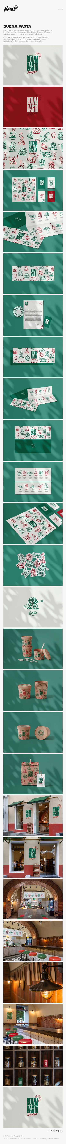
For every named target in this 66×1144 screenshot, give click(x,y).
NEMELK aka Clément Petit (13, 1136)
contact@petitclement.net (49, 1138)
